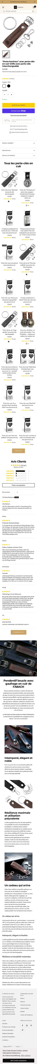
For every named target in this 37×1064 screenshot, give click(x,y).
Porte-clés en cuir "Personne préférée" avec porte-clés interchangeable (27, 265)
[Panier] (34, 7)
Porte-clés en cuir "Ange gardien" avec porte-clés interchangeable (9, 332)
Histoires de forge (25, 1005)
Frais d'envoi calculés (15, 71)
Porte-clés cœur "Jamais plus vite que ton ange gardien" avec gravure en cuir (9, 300)
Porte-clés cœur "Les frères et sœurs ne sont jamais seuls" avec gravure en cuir (27, 438)
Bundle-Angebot (8, 143)
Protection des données (8, 1027)
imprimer (4, 1023)
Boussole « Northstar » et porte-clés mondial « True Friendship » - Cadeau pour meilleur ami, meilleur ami (27, 333)
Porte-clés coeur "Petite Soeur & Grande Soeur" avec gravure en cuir (27, 369)
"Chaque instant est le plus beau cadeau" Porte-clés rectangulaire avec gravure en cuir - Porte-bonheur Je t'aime (27, 232)
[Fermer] (33, 11)
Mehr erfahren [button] (26, 1055)
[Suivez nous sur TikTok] (22, 1030)
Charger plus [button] (19, 632)
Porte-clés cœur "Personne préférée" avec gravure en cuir (9, 437)
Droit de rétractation (7, 1030)
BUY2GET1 (26, 2)
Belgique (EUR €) (7, 1046)
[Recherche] (4, 11)
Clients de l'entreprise (26, 1015)
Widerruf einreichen (7, 1033)
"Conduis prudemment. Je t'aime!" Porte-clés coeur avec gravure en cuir (27, 300)
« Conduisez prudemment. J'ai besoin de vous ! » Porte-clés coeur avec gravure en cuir (9, 231)
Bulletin (22, 1011)
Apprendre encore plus (8, 1014)
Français (18, 1046)
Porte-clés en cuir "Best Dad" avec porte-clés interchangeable (9, 192)
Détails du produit (8, 155)
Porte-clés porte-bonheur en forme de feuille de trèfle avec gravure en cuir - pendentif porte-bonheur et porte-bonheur (9, 371)
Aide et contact (24, 1008)
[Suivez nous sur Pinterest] (31, 1025)
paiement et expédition (8, 1037)
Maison (22, 998)
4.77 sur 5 (23, 465)
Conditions (5, 1040)
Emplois (22, 1002)
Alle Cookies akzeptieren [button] (19, 1060)
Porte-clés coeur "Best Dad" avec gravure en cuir (27, 404)
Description (6, 150)
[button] (6, 79)
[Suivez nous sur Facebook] (22, 1025)
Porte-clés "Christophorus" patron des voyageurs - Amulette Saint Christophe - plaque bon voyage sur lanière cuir (27, 194)
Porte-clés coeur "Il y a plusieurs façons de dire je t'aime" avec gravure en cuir (9, 405)
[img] (6, 501)
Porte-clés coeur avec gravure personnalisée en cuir (9, 264)
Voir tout (18, 450)
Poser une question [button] (18, 485)
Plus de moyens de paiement (19, 115)
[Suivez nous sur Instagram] (27, 1025)
